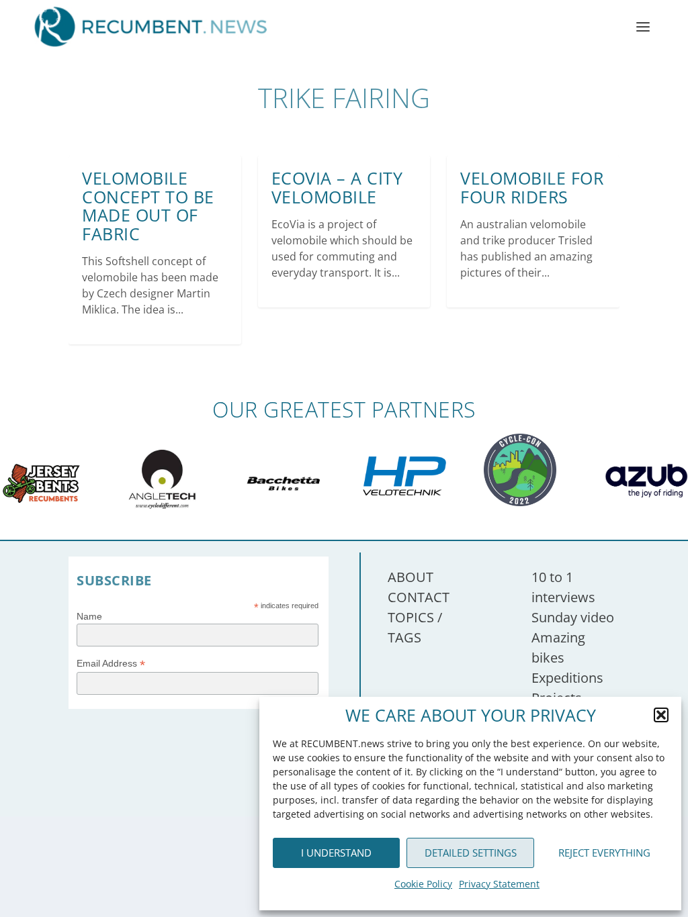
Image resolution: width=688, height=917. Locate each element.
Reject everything (604, 852)
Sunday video (572, 617)
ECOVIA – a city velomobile (337, 187)
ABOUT (410, 577)
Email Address (111, 663)
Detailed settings (471, 852)
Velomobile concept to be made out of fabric (148, 205)
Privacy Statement (499, 883)
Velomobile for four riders (531, 187)
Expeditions (567, 678)
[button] (661, 715)
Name (89, 616)
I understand (336, 852)
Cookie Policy (423, 883)
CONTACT (418, 597)
